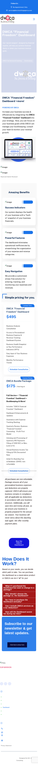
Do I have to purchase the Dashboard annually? (15, 601)
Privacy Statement (6, 745)
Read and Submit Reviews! (9, 177)
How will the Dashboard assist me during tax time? (17, 613)
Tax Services (7, 704)
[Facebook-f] (20, 3)
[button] (19, 588)
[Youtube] (26, 3)
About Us (5, 700)
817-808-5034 (9, 728)
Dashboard (6, 707)
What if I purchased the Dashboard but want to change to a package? (18, 588)
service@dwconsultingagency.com (20, 10)
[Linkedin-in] (23, 3)
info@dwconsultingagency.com (14, 732)
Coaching (5, 711)
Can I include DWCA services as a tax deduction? (18, 607)
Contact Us (6, 714)
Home (4, 697)
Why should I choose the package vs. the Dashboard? (15, 595)
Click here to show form (17, 645)
